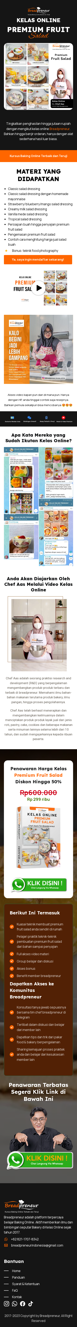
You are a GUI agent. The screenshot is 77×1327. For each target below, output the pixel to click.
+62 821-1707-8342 (25, 1239)
